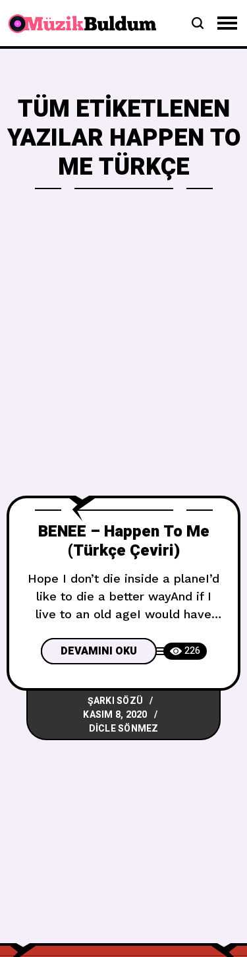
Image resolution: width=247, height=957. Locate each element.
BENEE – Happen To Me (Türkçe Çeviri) (123, 541)
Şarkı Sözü (116, 701)
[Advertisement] (123, 365)
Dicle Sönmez (124, 729)
